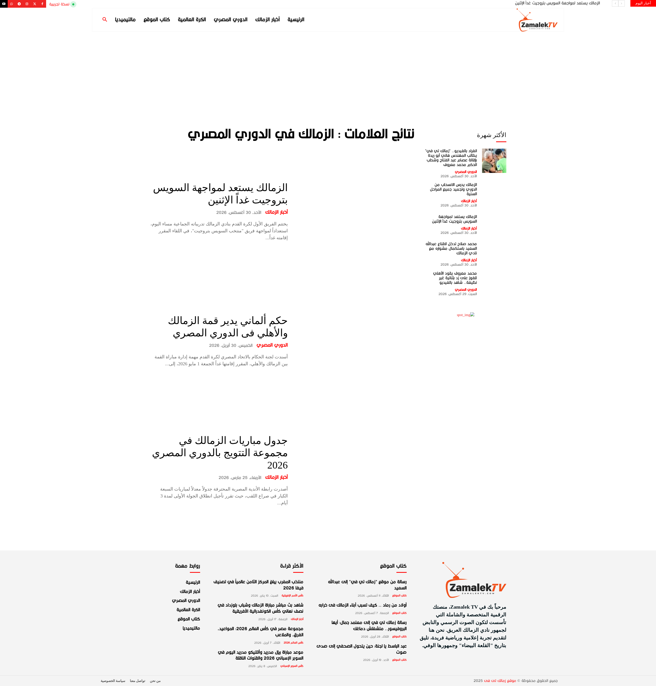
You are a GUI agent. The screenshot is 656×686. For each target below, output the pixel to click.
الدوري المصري (272, 345)
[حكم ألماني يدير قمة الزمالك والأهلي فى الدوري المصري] (355, 340)
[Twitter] (34, 4)
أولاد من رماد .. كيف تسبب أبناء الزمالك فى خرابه (363, 605)
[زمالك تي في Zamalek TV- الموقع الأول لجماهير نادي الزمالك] (505, 20)
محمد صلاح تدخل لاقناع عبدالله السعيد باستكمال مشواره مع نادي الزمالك (541, 3)
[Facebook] (42, 4)
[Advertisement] (328, 70)
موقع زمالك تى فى (500, 681)
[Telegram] (19, 4)
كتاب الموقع (399, 595)
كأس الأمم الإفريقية (292, 595)
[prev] (621, 3)
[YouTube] (4, 4)
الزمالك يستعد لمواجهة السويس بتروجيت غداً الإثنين (454, 219)
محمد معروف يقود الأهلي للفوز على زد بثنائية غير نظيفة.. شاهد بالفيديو (455, 278)
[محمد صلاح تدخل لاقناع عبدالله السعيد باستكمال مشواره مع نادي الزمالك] (494, 253)
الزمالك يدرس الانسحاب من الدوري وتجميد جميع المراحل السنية (453, 189)
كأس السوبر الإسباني (291, 666)
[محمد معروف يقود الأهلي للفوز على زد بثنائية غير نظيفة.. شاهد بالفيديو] (494, 283)
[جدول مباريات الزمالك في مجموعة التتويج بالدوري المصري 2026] (355, 470)
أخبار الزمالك (276, 212)
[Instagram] (27, 4)
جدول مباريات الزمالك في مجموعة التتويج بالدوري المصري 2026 (220, 453)
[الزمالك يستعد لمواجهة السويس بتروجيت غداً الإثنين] (355, 211)
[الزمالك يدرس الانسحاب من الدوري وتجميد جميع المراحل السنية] (494, 194)
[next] (615, 3)
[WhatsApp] (11, 4)
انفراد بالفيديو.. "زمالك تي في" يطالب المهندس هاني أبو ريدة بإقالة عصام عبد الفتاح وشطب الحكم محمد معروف (451, 158)
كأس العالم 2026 (293, 643)
